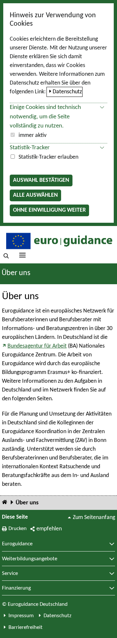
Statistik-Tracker (30, 148)
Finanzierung (16, 588)
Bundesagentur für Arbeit (37, 346)
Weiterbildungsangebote (29, 559)
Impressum (21, 615)
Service (10, 573)
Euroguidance (17, 544)
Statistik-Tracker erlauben (48, 157)
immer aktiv (32, 135)
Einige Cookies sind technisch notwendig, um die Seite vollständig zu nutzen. (45, 116)
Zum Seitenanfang (94, 517)
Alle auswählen (35, 195)
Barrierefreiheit (25, 627)
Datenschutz (67, 92)
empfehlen (49, 529)
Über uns (27, 503)
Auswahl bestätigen (41, 180)
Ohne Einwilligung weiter (49, 210)
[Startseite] (4, 502)
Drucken (17, 528)
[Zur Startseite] (58, 240)
